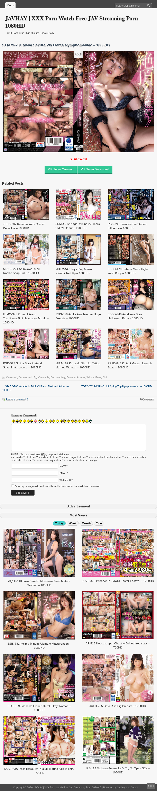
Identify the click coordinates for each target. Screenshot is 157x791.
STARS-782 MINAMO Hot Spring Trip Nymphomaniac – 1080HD (118, 386)
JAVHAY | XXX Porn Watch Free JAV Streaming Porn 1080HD (71, 22)
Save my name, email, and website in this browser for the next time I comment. (58, 486)
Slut (104, 377)
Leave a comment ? (17, 399)
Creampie (43, 377)
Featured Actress (75, 377)
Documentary (57, 377)
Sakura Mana (93, 377)
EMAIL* (63, 473)
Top (152, 785)
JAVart (134, 787)
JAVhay (121, 787)
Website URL (66, 480)
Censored (11, 377)
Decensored (25, 377)
